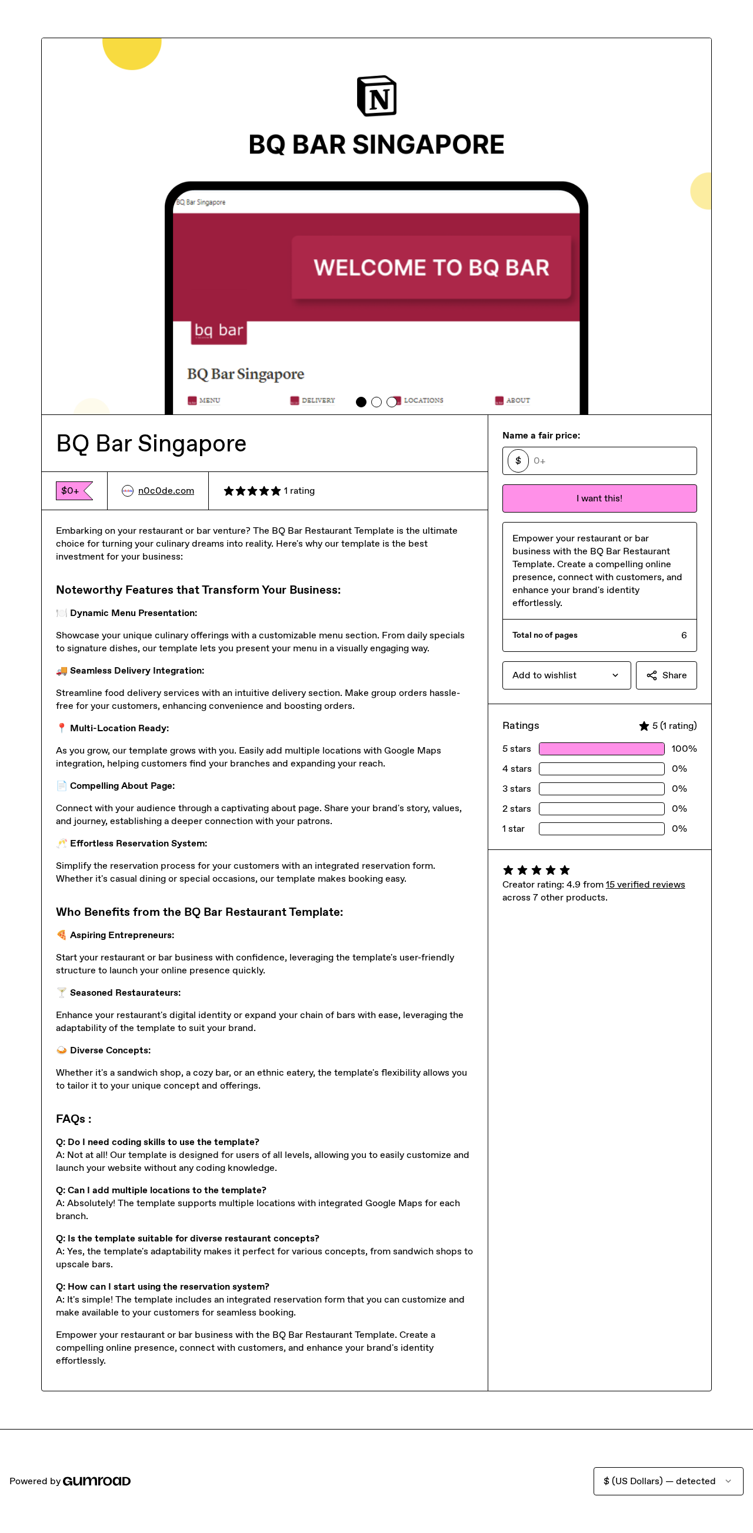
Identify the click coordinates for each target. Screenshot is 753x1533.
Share (674, 675)
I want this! (599, 498)
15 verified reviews (645, 884)
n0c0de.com (166, 490)
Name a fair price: (541, 435)
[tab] (361, 402)
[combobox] (566, 675)
